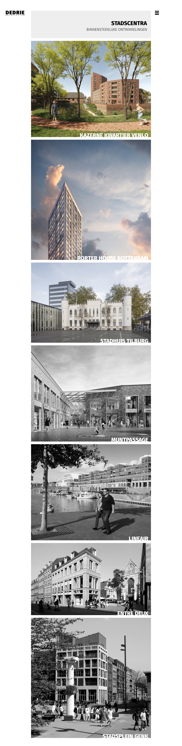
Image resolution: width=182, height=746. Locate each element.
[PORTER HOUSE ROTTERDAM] (91, 199)
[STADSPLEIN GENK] (91, 677)
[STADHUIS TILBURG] (91, 302)
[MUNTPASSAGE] (91, 393)
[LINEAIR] (91, 492)
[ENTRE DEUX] (91, 579)
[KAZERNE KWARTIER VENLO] (91, 89)
